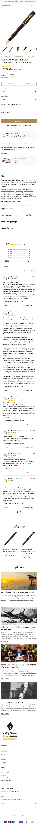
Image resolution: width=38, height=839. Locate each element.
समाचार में (3, 762)
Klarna (31, 143)
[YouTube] (15, 792)
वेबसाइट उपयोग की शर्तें (6, 780)
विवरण (3, 176)
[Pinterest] (13, 792)
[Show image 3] (18, 50)
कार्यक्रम (3, 757)
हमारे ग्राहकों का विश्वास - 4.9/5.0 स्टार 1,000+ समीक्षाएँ (19, 125)
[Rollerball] (16, 76)
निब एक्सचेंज (24, 143)
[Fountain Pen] (12, 76)
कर (18, 143)
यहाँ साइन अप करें (30, 1)
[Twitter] (7, 792)
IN (14, 815)
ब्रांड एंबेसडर (4, 751)
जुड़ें (36, 803)
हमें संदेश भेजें (28, 136)
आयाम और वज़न (7, 228)
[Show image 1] (4, 50)
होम (2, 56)
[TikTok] (10, 792)
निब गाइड (10, 83)
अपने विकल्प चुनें (19, 121)
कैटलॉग (3, 754)
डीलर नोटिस (4, 775)
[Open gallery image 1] (19, 28)
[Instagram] (2, 792)
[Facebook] (5, 792)
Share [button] (6, 305)
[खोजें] (28, 5)
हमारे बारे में (3, 749)
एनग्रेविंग (28, 83)
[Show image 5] (31, 50)
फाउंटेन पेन (3, 759)
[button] (32, 305)
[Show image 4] (24, 50)
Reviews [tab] (6, 266)
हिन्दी (22, 815)
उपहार (13, 143)
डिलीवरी (8, 143)
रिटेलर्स (3, 767)
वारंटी (2, 143)
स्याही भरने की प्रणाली (9, 221)
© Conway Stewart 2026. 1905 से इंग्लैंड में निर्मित (19, 818)
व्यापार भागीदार (4, 765)
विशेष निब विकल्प (7, 208)
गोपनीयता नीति (4, 778)
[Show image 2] (11, 50)
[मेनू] (36, 5)
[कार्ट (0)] (32, 5)
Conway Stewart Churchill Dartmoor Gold (13, 301)
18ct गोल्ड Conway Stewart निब (16, 215)
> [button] (23, 512)
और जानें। (12, 149)
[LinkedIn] (18, 792)
